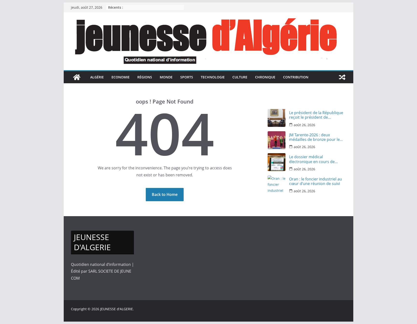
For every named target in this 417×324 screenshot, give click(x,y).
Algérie (97, 77)
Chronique (265, 77)
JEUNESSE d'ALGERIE (116, 309)
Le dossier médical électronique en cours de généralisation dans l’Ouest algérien (314, 159)
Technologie (213, 77)
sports (186, 77)
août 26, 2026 (304, 125)
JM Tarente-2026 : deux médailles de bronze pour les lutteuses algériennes (315, 137)
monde (166, 77)
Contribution (295, 77)
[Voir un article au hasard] (342, 77)
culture (239, 77)
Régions (144, 77)
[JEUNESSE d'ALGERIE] (77, 77)
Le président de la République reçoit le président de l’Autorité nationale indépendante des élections (316, 115)
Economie (120, 77)
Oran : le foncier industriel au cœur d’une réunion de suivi (315, 181)
